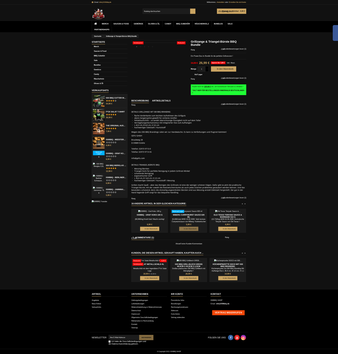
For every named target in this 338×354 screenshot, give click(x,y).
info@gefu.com (138, 158)
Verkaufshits (100, 90)
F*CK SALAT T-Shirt (115, 112)
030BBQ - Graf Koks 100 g (116, 153)
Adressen (174, 311)
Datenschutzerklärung (121, 344)
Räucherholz (202, 24)
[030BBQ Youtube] (99, 201)
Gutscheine (175, 314)
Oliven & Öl (154, 24)
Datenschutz (136, 311)
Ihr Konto (177, 294)
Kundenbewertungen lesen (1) (234, 49)
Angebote (95, 300)
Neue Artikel (96, 304)
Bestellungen (176, 304)
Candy (168, 24)
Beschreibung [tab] (140, 101)
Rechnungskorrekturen (179, 307)
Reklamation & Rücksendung (142, 321)
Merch (105, 24)
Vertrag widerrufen (178, 317)
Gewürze (138, 24)
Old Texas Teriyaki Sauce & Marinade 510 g (228, 216)
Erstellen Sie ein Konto (237, 2)
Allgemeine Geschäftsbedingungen (144, 317)
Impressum (135, 314)
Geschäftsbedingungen (132, 341)
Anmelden (220, 2)
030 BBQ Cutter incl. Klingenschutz (116, 98)
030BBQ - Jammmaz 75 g (116, 189)
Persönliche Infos (177, 300)
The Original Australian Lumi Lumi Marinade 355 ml (116, 126)
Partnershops (101, 29)
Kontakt (134, 324)
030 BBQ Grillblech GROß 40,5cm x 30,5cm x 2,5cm (188, 265)
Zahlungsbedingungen (139, 300)
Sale (230, 24)
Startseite (98, 42)
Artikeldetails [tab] (161, 101)
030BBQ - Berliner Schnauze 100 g (116, 177)
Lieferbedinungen (137, 304)
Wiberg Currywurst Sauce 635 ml (189, 216)
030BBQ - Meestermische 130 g (116, 139)
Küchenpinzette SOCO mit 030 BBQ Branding (228, 265)
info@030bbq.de (105, 2)
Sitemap (134, 328)
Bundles (218, 24)
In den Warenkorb (223, 69)
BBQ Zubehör (183, 24)
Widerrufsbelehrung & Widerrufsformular (146, 307)
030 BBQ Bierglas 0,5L (116, 165)
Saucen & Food (121, 24)
